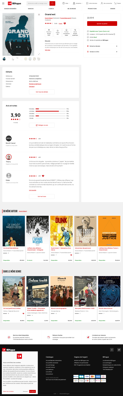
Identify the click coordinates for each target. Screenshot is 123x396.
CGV (55, 393)
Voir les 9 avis (42, 196)
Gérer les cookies (8, 391)
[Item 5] (25, 58)
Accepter (32, 391)
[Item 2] (12, 58)
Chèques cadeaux (108, 367)
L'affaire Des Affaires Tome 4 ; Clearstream (109, 249)
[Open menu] (3, 3)
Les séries (49, 372)
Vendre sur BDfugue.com (81, 360)
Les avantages (107, 363)
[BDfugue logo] (14, 3)
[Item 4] (21, 58)
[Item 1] (8, 58)
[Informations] (114, 34)
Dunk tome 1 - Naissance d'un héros (61, 249)
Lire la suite (32, 190)
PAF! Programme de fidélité (82, 365)
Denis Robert (49, 18)
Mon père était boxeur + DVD (84, 308)
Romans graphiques (35, 84)
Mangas (30, 8)
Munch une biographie (58, 308)
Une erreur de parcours (83, 248)
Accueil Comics (50, 367)
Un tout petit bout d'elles (12, 308)
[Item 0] (4, 58)
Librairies (78, 3)
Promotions (92, 8)
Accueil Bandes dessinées (54, 360)
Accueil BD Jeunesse (52, 363)
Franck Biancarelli (65, 18)
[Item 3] (17, 58)
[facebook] (112, 350)
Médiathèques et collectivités (112, 365)
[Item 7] (34, 58)
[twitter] (119, 350)
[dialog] (20, 372)
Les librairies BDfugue (109, 360)
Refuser (25, 391)
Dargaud (31, 86)
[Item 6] (30, 58)
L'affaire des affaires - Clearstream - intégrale (35, 249)
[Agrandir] (39, 54)
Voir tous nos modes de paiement (56, 379)
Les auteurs (49, 374)
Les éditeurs (49, 369)
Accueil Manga (50, 365)
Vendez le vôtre (94, 52)
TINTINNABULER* (108, 369)
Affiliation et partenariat (81, 363)
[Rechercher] (52, 3)
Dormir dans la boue (105, 308)
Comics (51, 8)
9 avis (60, 23)
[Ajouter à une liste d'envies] (39, 14)
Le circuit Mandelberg (10, 248)
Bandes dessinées (10, 8)
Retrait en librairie (95, 46)
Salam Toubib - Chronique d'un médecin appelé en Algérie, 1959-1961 (36, 310)
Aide (66, 3)
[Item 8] (38, 58)
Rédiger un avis (43, 125)
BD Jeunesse (72, 8)
